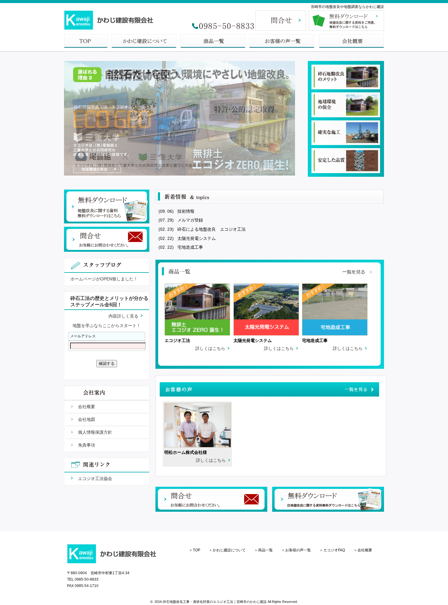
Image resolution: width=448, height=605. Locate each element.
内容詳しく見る (123, 316)
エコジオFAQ (334, 550)
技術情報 (185, 211)
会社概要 (86, 406)
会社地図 (86, 419)
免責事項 (86, 445)
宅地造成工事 (189, 247)
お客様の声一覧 (298, 550)
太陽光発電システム (196, 238)
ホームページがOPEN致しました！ (104, 278)
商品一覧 (265, 550)
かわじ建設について (229, 550)
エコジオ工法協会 (95, 478)
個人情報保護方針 (95, 432)
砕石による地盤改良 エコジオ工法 (211, 229)
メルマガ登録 (189, 220)
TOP (196, 550)
